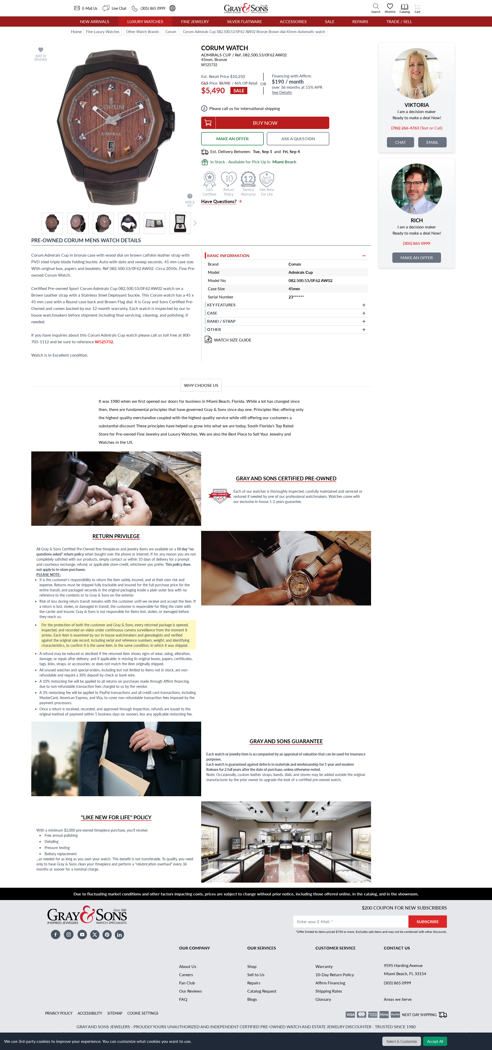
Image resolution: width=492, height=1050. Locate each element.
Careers (186, 974)
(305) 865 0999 (397, 983)
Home (76, 31)
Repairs (360, 21)
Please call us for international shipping (244, 108)
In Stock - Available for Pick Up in (253, 162)
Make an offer (417, 257)
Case (212, 313)
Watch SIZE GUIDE (232, 340)
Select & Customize (401, 1041)
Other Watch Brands (142, 31)
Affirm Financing (330, 983)
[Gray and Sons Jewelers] (246, 8)
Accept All (435, 1041)
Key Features (221, 305)
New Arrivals (94, 21)
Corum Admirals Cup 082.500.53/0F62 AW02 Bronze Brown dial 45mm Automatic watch (254, 31)
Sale (329, 21)
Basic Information (228, 255)
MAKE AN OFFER (232, 139)
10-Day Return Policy (334, 974)
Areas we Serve (398, 999)
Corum (171, 31)
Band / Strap (221, 321)
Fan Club (187, 983)
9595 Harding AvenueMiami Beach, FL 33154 (405, 969)
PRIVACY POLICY (59, 1013)
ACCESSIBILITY (90, 1013)
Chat (400, 142)
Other (214, 329)
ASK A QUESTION (298, 139)
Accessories (293, 21)
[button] (52, 223)
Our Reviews (190, 991)
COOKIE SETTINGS (142, 1013)
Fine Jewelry (195, 21)
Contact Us (397, 948)
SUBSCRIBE (428, 921)
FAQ (183, 999)
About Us (187, 966)
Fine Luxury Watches (102, 31)
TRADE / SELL (399, 21)
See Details (282, 92)
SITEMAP (114, 1013)
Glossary (323, 999)
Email (432, 142)
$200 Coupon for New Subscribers (404, 907)
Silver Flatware (244, 21)
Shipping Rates (328, 991)
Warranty (324, 966)
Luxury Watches (145, 21)
